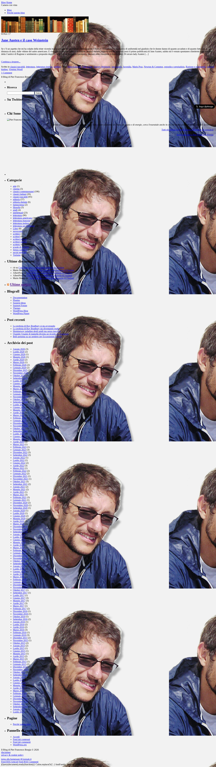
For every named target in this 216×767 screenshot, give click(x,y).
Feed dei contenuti (21, 739)
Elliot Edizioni (74, 66)
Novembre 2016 (20, 614)
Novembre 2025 (20, 373)
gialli (15, 210)
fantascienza (18, 204)
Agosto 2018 (19, 566)
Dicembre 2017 (20, 585)
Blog (9, 10)
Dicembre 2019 (20, 526)
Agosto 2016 (19, 622)
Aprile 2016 (18, 627)
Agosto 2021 (19, 487)
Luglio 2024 (18, 404)
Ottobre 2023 (19, 428)
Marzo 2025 (18, 389)
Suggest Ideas (19, 303)
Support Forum (20, 305)
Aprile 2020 (18, 521)
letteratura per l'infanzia (24, 226)
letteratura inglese (44, 66)
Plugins (16, 300)
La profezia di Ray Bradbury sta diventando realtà (36, 328)
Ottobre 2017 (19, 590)
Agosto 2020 (19, 510)
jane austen (117, 66)
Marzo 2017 (18, 606)
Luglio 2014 (18, 680)
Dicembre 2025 (20, 370)
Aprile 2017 (18, 603)
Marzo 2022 (18, 468)
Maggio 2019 (19, 542)
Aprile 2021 (18, 492)
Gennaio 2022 (19, 473)
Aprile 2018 (18, 574)
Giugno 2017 (19, 598)
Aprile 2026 (18, 359)
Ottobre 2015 (19, 643)
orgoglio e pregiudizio (174, 66)
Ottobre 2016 (19, 616)
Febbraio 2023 (19, 447)
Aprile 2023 (18, 442)
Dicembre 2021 (20, 476)
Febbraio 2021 (19, 497)
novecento (17, 231)
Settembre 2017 (20, 592)
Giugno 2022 (19, 463)
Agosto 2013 (19, 709)
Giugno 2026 (19, 354)
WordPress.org (20, 744)
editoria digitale (20, 202)
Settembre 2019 (20, 532)
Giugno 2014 (19, 683)
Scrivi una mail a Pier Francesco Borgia (195, 134)
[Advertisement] (29, 156)
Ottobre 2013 (19, 704)
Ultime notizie (20, 284)
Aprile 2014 (18, 688)
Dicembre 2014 (20, 667)
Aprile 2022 (18, 465)
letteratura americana (22, 218)
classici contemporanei (23, 191)
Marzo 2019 (18, 547)
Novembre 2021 (20, 479)
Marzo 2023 (18, 444)
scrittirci (57, 66)
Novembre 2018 (20, 558)
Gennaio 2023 (19, 449)
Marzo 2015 (18, 659)
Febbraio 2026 (19, 365)
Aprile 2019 (18, 545)
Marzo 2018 (18, 577)
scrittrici (16, 244)
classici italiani (19, 194)
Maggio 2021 (19, 489)
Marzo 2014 (18, 690)
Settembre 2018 (20, 563)
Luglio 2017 (18, 595)
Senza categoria (20, 250)
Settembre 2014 (20, 675)
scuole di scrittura (21, 247)
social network (19, 252)
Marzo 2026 (18, 362)
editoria (16, 199)
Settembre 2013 (20, 706)
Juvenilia (127, 66)
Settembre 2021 (20, 484)
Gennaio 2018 (19, 582)
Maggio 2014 (19, 685)
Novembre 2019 (20, 529)
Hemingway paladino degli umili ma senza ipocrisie (37, 331)
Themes (16, 308)
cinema (16, 189)
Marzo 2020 (18, 524)
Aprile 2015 (18, 656)
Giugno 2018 (19, 571)
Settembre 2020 (20, 508)
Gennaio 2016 (19, 635)
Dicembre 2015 (20, 637)
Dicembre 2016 (20, 611)
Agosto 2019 (19, 534)
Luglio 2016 (18, 624)
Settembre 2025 (20, 378)
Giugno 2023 (19, 436)
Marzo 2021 (18, 494)
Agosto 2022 (19, 457)
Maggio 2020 (19, 518)
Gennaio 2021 (19, 500)
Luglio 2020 (18, 513)
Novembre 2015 (20, 640)
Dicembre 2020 (20, 502)
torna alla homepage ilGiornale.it (16, 759)
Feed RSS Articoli (9, 762)
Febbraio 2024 (19, 418)
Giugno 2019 (19, 540)
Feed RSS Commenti (28, 762)
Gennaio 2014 (19, 696)
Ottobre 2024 (19, 399)
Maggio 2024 (19, 410)
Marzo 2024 (18, 415)
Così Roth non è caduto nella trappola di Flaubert (41, 267)
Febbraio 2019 (19, 550)
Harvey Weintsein (102, 66)
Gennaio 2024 (19, 420)
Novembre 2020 (20, 505)
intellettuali (18, 212)
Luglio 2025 (18, 381)
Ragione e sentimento (196, 66)
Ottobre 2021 (19, 481)
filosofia (16, 207)
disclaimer (6, 752)
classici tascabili (17, 66)
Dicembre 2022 (20, 452)
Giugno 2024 (19, 407)
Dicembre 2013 (20, 698)
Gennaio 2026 (19, 367)
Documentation (20, 297)
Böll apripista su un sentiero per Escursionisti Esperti (37, 336)
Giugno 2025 (19, 383)
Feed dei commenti (22, 742)
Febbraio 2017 (19, 608)
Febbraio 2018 (19, 579)
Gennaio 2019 (19, 553)
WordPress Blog (20, 311)
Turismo (17, 255)
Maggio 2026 (19, 357)
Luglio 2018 (18, 569)
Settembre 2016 (20, 619)
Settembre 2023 (20, 431)
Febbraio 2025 (19, 391)
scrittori (16, 236)
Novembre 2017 (20, 587)
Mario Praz (137, 66)
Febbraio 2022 (19, 471)
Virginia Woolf (16, 69)
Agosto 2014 (19, 677)
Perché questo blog (16, 12)
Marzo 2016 (18, 630)
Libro (15, 228)
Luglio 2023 (18, 434)
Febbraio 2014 (19, 693)
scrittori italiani (20, 242)
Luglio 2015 (18, 648)
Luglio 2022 (18, 460)
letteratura (30, 66)
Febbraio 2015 (19, 661)
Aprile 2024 (18, 412)
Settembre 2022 (20, 455)
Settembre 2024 (20, 402)
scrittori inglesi (19, 239)
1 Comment (6, 73)
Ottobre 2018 (19, 561)
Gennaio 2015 (19, 664)
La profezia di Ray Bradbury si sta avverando (34, 326)
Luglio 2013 (18, 712)
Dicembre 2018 (20, 555)
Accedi (16, 737)
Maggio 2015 (19, 653)
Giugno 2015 (19, 651)
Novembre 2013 (20, 701)
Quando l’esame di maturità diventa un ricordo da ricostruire (41, 334)
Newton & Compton (153, 66)
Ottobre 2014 (19, 672)
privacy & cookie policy (12, 755)
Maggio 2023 (19, 439)
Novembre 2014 (20, 669)
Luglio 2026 (18, 351)
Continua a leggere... (10, 61)
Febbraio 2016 (19, 632)
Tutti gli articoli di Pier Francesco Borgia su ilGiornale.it (187, 129)
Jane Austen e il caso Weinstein (24, 40)
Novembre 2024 (20, 396)
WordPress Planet (21, 313)
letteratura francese (21, 220)
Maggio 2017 (19, 600)
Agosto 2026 (19, 349)
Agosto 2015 (19, 645)
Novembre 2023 (20, 426)
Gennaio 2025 (19, 394)
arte (14, 186)
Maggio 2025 (19, 386)
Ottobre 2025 (19, 375)
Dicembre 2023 (20, 423)
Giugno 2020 (19, 516)
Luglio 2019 (18, 537)
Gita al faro (87, 66)
